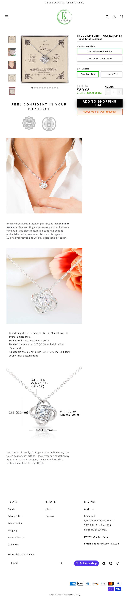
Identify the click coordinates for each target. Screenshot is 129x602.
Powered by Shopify (72, 595)
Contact (50, 516)
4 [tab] (40, 87)
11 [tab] (57, 87)
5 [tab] (42, 87)
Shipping (12, 530)
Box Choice (83, 68)
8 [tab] (50, 87)
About (49, 509)
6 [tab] (45, 87)
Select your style (86, 46)
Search (11, 509)
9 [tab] (52, 87)
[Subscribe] (60, 563)
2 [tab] (35, 87)
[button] (6, 16)
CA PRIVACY (14, 544)
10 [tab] (55, 87)
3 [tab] (37, 87)
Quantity (109, 87)
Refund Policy (15, 523)
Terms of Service (16, 537)
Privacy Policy (15, 516)
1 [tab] (32, 87)
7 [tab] (47, 87)
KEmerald (59, 595)
